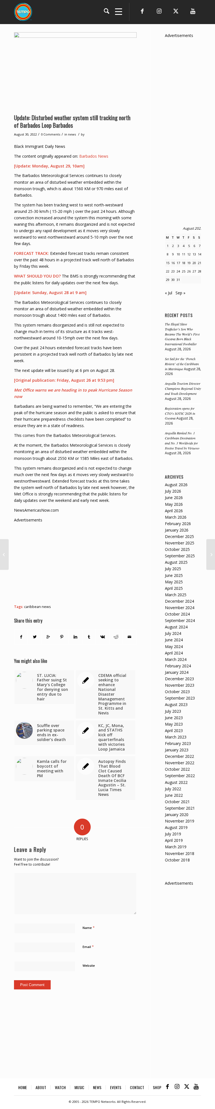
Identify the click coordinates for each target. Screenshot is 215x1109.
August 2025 (176, 562)
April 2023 (174, 730)
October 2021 (177, 801)
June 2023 (174, 717)
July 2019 (173, 834)
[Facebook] (142, 11)
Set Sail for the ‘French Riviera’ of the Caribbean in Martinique (182, 364)
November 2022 (179, 762)
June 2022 (174, 795)
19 (189, 263)
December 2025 (179, 536)
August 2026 (176, 484)
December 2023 (179, 678)
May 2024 (174, 646)
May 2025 (174, 581)
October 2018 (177, 860)
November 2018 (179, 853)
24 (178, 271)
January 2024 (176, 672)
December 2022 (179, 756)
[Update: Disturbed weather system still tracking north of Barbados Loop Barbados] (75, 71)
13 (194, 254)
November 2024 (179, 607)
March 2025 (175, 594)
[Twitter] (175, 11)
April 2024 (174, 653)
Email (88, 946)
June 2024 (174, 639)
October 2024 (177, 614)
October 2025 (177, 549)
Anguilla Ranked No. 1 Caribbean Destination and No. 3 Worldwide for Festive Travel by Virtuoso (182, 440)
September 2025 (180, 555)
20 (194, 263)
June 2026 (174, 497)
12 (189, 254)
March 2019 (175, 846)
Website (89, 965)
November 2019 (179, 821)
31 (178, 280)
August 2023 (176, 704)
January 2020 (176, 814)
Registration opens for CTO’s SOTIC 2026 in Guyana (180, 413)
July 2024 (173, 633)
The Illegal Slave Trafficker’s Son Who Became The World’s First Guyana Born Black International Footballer (182, 334)
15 (167, 263)
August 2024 (176, 627)
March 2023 (175, 737)
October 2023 (177, 691)
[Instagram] (159, 11)
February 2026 (178, 523)
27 (194, 271)
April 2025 (174, 588)
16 (173, 263)
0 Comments (50, 134)
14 (199, 254)
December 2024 (179, 601)
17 (178, 263)
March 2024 (175, 659)
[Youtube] (192, 11)
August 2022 (176, 782)
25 (183, 271)
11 (183, 254)
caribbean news (37, 606)
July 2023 (173, 711)
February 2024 (178, 665)
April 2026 (174, 510)
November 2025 (179, 543)
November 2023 (179, 685)
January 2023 (176, 749)
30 (173, 280)
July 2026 (173, 491)
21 (199, 263)
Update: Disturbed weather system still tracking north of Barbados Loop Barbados (72, 121)
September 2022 (180, 775)
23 (173, 271)
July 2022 (173, 788)
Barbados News (93, 156)
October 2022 (177, 769)
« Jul (168, 292)
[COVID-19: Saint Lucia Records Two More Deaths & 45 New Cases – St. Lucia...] (210, 554)
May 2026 (174, 504)
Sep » (180, 292)
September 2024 (180, 620)
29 (167, 280)
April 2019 (174, 840)
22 (167, 271)
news (72, 134)
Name (89, 927)
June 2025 (174, 575)
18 (183, 263)
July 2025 (173, 568)
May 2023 (174, 724)
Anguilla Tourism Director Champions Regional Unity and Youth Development (183, 388)
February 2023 (178, 743)
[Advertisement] (114, 562)
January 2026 (176, 530)
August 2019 (176, 827)
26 (189, 271)
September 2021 (180, 808)
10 (178, 254)
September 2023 (180, 698)
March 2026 (175, 517)
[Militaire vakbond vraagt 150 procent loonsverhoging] (4, 554)
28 (199, 271)
